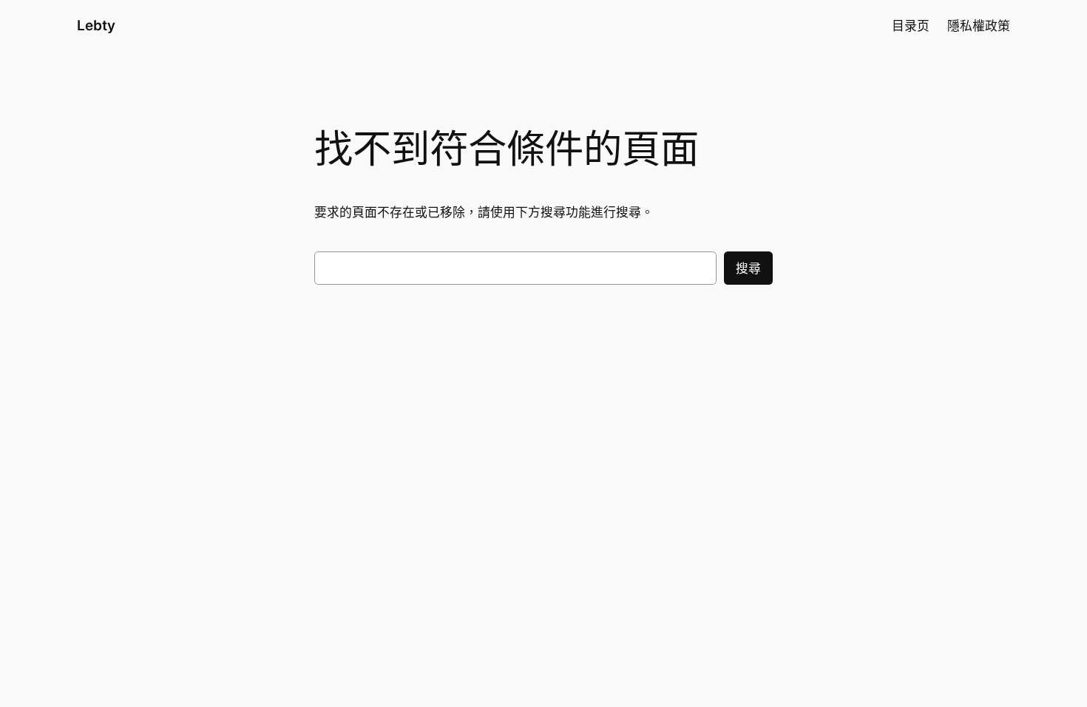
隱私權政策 (978, 25)
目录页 (910, 25)
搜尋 (748, 268)
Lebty (96, 25)
